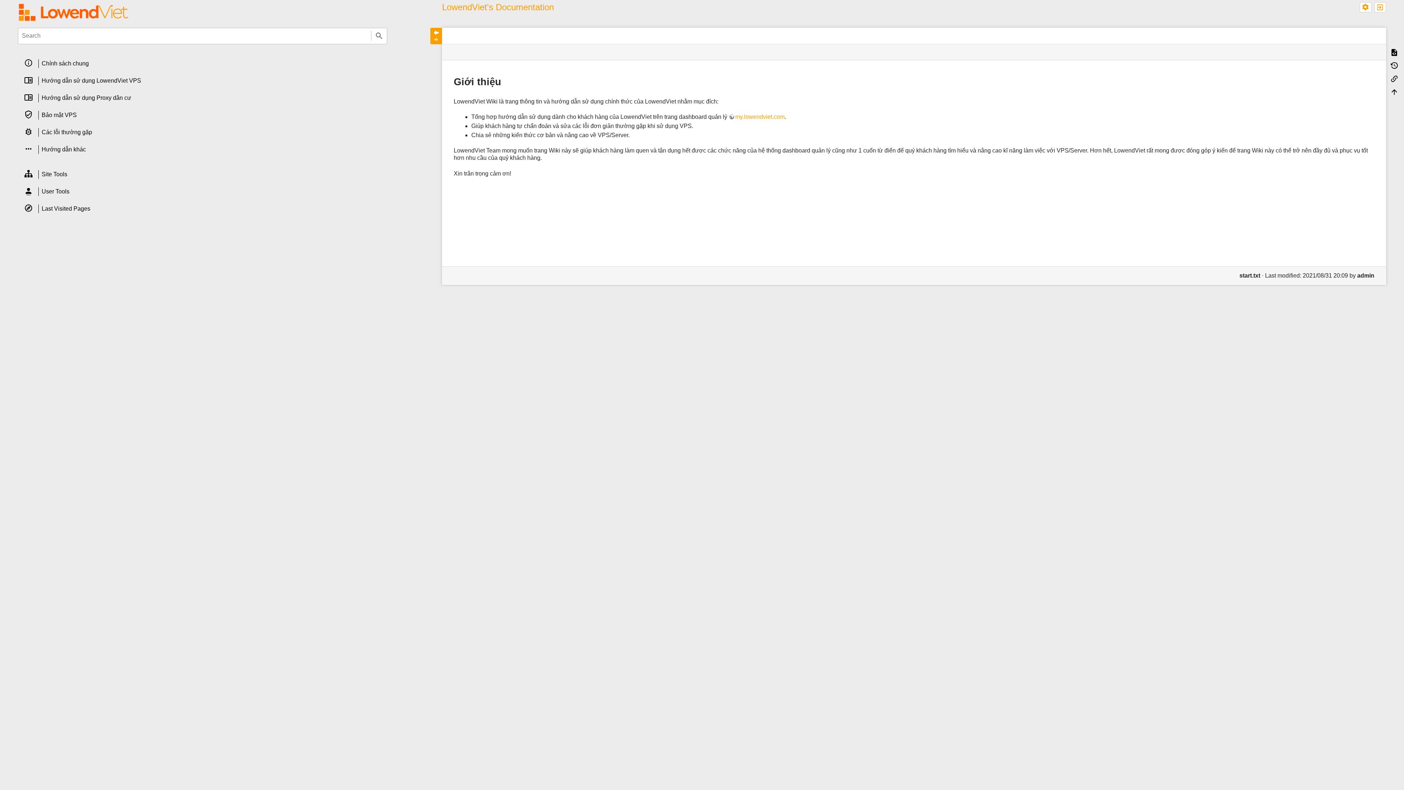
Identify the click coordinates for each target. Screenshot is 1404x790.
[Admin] (1365, 7)
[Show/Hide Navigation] (436, 36)
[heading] (202, 64)
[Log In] (1380, 7)
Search (379, 36)
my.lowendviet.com (760, 117)
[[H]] (73, 12)
